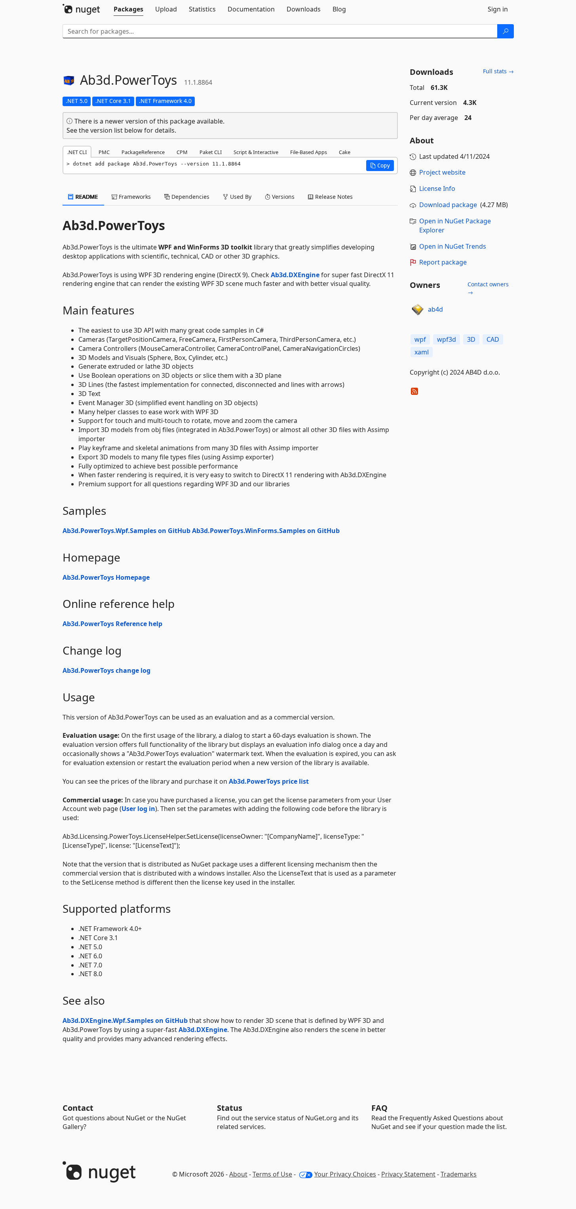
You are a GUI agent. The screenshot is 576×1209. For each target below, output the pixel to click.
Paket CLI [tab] (211, 152)
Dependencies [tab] (189, 196)
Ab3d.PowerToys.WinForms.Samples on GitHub (266, 530)
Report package (443, 262)
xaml (421, 352)
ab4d (435, 309)
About (238, 1174)
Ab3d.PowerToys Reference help (112, 623)
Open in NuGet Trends (452, 246)
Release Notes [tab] (333, 196)
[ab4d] (418, 310)
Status (229, 1107)
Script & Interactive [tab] (256, 152)
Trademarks (459, 1174)
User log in (138, 808)
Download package (448, 204)
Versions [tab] (282, 196)
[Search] (505, 31)
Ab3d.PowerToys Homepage (106, 577)
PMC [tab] (104, 152)
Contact (78, 1107)
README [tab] (86, 196)
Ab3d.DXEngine (295, 274)
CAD (493, 339)
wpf (420, 339)
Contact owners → (488, 288)
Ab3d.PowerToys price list (269, 781)
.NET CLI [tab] (77, 152)
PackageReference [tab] (143, 152)
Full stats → (498, 71)
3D (471, 339)
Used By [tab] (239, 196)
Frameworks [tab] (134, 196)
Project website (442, 172)
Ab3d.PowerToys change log (106, 670)
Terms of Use (272, 1174)
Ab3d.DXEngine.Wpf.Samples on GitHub (125, 1020)
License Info (437, 188)
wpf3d (446, 339)
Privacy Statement (408, 1174)
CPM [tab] (182, 152)
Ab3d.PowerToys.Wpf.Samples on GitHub (126, 530)
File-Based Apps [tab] (308, 152)
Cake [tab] (344, 152)
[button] (380, 165)
